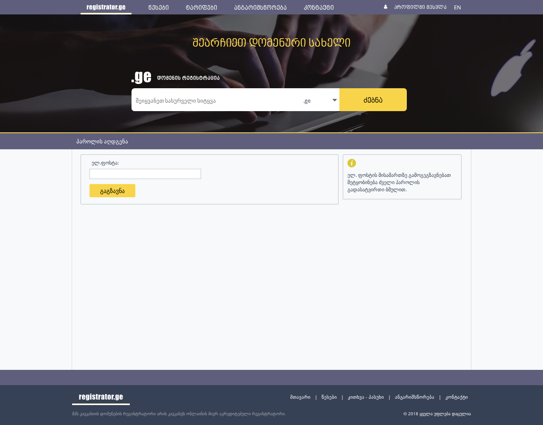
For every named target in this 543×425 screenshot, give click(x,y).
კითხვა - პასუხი (366, 397)
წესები (329, 397)
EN (457, 7)
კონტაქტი (456, 397)
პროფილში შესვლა (420, 7)
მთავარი (300, 397)
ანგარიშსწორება (414, 397)
